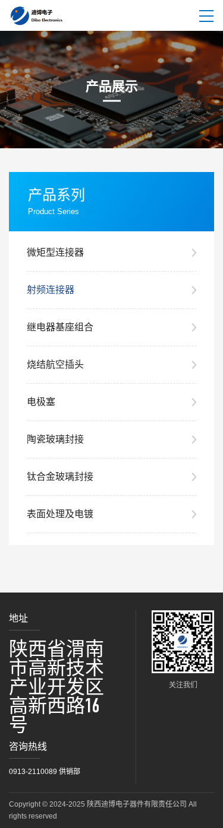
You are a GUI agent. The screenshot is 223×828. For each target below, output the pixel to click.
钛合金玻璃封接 (60, 477)
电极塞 (41, 402)
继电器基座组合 (60, 327)
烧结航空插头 (55, 364)
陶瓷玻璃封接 (55, 439)
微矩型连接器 (55, 252)
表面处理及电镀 (60, 514)
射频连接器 (50, 290)
